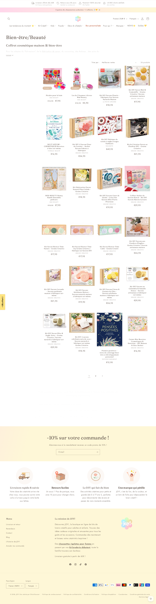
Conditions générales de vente (140, 594)
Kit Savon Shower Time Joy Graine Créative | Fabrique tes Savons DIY (82, 249)
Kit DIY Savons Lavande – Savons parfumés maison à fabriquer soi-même (54, 292)
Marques (119, 25)
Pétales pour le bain (54, 95)
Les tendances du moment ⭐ (21, 25)
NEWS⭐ (131, 25)
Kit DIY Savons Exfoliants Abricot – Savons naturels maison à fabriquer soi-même (82, 293)
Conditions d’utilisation (91, 594)
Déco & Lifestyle (75, 25)
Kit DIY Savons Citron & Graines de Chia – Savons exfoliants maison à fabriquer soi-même (109, 293)
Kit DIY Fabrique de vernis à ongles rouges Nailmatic (109, 141)
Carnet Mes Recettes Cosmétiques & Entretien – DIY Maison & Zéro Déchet (137, 342)
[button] (8, 18)
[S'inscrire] (97, 452)
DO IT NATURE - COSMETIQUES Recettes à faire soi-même (54, 146)
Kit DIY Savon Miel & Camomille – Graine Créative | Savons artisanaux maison (137, 93)
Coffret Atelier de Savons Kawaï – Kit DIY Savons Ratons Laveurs (137, 197)
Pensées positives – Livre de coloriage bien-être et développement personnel (109, 354)
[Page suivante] (102, 376)
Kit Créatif (42, 25)
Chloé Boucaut (35, 594)
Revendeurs (10, 528)
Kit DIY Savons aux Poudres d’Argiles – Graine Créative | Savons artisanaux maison (137, 244)
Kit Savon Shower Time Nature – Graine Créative (54, 248)
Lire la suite (8, 55)
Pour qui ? (107, 25)
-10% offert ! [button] (2, 302)
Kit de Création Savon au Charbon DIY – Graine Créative (137, 146)
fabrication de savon (51, 51)
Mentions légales (144, 597)
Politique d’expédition (109, 594)
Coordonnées (123, 594)
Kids (52, 25)
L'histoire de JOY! (13, 541)
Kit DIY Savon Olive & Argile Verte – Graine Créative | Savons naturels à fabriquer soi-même (54, 337)
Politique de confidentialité (73, 594)
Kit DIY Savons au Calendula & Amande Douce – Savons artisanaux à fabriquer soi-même (137, 290)
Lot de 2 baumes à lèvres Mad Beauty (82, 96)
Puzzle (61, 25)
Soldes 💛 (142, 25)
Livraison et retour (13, 524)
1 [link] (89, 375)
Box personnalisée (93, 25)
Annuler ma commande (15, 546)
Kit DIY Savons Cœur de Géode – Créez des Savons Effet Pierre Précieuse (109, 198)
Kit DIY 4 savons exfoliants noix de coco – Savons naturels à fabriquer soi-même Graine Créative (82, 341)
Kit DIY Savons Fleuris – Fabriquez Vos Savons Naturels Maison (109, 97)
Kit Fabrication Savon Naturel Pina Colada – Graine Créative (82, 189)
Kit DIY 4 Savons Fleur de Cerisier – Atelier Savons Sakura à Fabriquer (82, 147)
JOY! (17, 594)
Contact (9, 533)
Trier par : (95, 62)
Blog (8, 537)
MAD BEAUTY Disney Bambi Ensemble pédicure (54, 197)
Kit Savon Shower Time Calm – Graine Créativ (109, 248)
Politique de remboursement (51, 594)
